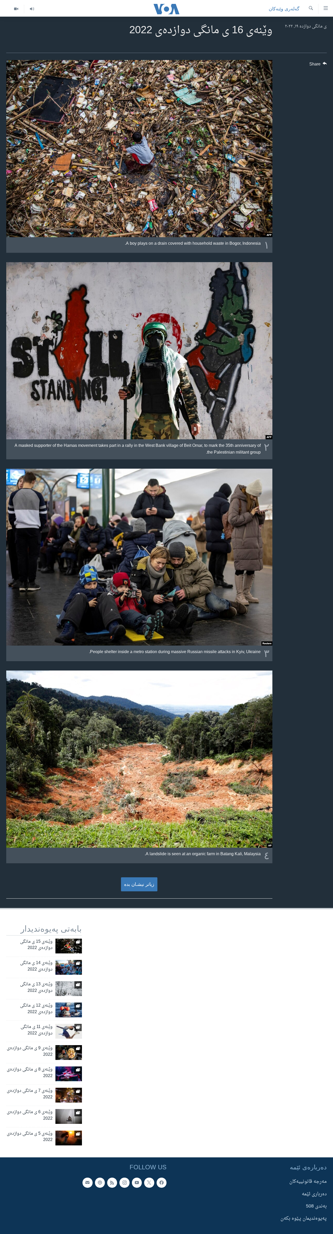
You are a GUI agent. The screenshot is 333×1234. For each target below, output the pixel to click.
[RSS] (112, 1182)
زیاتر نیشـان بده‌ (139, 884)
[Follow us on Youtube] (137, 1182)
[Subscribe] (87, 1182)
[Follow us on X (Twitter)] (149, 1182)
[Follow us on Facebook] (161, 1182)
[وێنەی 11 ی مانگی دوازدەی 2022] (68, 1031)
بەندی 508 (316, 1206)
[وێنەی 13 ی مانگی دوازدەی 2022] (68, 988)
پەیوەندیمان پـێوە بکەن (303, 1219)
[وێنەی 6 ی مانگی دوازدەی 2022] (68, 1116)
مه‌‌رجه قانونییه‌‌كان (308, 1182)
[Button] (318, 65)
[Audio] (32, 9)
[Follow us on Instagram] (124, 1182)
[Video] (16, 9)
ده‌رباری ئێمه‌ (314, 1194)
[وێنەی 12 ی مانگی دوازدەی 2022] (68, 1010)
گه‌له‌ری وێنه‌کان (284, 8)
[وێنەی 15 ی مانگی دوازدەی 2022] (68, 946)
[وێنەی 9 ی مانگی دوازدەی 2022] (68, 1052)
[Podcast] (100, 1182)
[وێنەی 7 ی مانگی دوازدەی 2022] (68, 1095)
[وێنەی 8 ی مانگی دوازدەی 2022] (68, 1073)
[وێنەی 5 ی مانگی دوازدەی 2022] (68, 1138)
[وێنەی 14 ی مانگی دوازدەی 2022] (68, 967)
